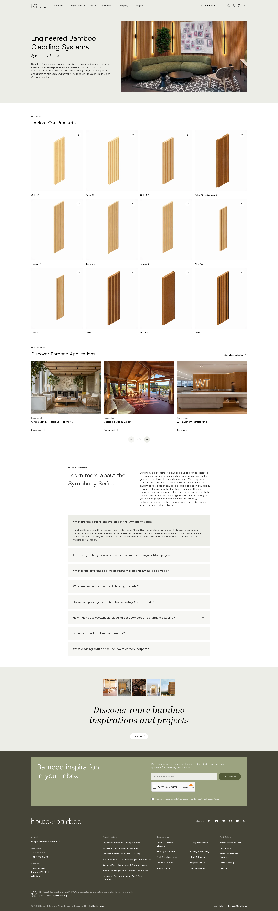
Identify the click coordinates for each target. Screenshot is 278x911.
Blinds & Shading (198, 857)
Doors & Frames (197, 868)
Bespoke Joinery (197, 862)
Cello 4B (224, 868)
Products (58, 5)
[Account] (233, 5)
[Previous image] (36, 160)
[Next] (147, 439)
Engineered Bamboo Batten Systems (120, 848)
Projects (94, 5)
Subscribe (228, 776)
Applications (76, 5)
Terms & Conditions (237, 906)
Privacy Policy (218, 906)
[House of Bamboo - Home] (39, 5)
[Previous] (131, 439)
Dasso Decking (227, 862)
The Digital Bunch (96, 906)
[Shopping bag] (244, 5)
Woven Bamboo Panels (230, 842)
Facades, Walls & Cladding (165, 844)
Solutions (106, 5)
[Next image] (78, 160)
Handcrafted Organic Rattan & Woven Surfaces (125, 870)
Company (123, 5)
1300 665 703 (210, 5)
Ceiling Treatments (199, 842)
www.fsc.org (61, 895)
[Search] (228, 5)
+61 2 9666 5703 (40, 857)
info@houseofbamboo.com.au (45, 841)
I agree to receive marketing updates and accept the (187, 799)
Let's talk (138, 736)
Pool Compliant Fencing (168, 857)
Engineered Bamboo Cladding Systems (121, 842)
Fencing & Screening (199, 851)
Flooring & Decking (166, 851)
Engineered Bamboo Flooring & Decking (121, 853)
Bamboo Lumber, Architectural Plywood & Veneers (127, 859)
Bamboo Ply (225, 848)
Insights (139, 5)
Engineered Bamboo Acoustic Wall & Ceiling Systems (123, 878)
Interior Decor (163, 868)
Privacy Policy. (212, 799)
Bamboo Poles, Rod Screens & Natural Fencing (125, 865)
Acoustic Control (165, 862)
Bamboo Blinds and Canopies (229, 855)
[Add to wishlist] (78, 135)
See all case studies (233, 355)
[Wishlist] (239, 5)
